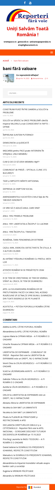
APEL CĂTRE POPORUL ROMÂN (27, 326)
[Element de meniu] (24, 3)
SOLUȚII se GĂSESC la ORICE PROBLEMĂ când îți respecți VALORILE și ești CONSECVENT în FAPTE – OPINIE (26, 123)
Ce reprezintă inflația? (27, 75)
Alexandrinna (38, 78)
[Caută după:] (27, 93)
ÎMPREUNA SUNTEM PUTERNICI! (18, 134)
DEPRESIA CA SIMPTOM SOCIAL (18, 189)
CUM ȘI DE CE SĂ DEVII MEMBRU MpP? (21, 161)
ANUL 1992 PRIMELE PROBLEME (18, 216)
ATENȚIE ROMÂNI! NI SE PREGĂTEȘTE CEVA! (24, 270)
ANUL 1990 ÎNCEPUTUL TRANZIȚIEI (19, 231)
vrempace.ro (10, 41)
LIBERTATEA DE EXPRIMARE (32, 402)
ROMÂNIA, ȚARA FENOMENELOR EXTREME (23, 239)
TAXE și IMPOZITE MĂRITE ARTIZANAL (21, 181)
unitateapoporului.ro (40, 41)
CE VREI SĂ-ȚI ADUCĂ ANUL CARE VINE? (21, 208)
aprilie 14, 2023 (23, 78)
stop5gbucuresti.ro (28, 45)
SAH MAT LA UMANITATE (25, 407)
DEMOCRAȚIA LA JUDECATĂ (16, 142)
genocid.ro (23, 41)
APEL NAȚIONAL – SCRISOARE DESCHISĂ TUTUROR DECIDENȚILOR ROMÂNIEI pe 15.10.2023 (24, 431)
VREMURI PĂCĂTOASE (23, 471)
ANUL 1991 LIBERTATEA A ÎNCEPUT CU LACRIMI (25, 223)
